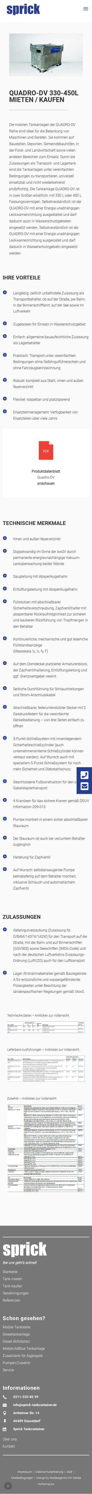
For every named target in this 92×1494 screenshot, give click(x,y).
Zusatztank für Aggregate (23, 1356)
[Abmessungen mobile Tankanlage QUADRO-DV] (46, 1033)
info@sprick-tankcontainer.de (35, 1405)
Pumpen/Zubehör (16, 1363)
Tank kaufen (12, 1286)
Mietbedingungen (22, 1477)
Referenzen (11, 1300)
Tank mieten (12, 1279)
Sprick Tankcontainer (28, 1429)
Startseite (10, 1272)
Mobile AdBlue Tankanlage (24, 1348)
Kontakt (9, 1446)
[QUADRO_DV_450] (46, 76)
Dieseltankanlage (16, 1334)
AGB (69, 1471)
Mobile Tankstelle (16, 1327)
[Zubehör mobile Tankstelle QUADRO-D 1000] (46, 1193)
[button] (8, 1486)
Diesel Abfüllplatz (16, 1341)
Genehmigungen (16, 1293)
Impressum (24, 1471)
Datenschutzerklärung (49, 1471)
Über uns (10, 1439)
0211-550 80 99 (25, 1397)
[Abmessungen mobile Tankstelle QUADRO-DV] (46, 1082)
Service (8, 1370)
